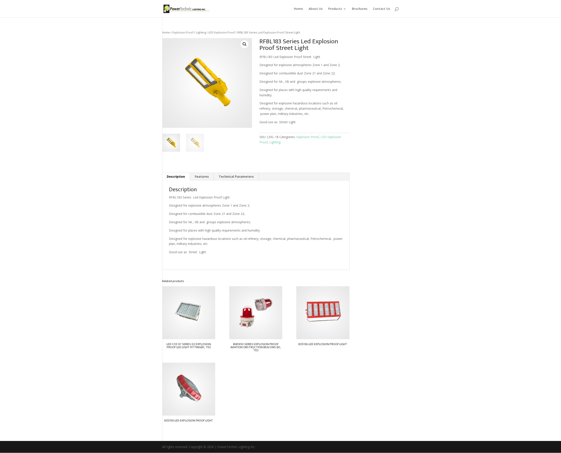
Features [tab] (202, 176)
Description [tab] (176, 176)
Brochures (359, 9)
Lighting (201, 32)
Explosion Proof (183, 32)
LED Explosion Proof (221, 32)
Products (335, 9)
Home (298, 9)
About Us (316, 9)
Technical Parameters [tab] (236, 176)
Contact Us (381, 9)
